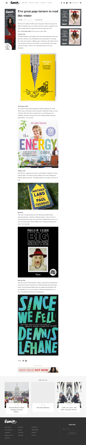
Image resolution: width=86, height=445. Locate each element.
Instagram (35, 429)
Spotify (34, 435)
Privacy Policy (9, 435)
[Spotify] (67, 3)
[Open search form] (80, 2)
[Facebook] (61, 3)
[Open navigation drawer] (7, 2)
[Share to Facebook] (23, 361)
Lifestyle (43, 2)
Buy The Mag (8, 429)
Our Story (8, 427)
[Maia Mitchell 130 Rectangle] (70, 17)
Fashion (31, 2)
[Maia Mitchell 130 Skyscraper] (10, 29)
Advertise (7, 432)
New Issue (25, 2)
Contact (7, 438)
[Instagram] (64, 3)
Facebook (34, 427)
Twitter (34, 432)
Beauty (37, 2)
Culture (49, 2)
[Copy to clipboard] (26, 361)
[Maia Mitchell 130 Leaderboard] (38, 370)
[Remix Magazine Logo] (15, 2)
